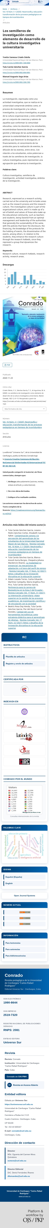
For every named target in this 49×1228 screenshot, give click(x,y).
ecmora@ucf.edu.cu (17, 1161)
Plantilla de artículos (15, 657)
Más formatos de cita (13, 409)
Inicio (5, 9)
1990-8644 (10, 1002)
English (9, 883)
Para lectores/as (13, 943)
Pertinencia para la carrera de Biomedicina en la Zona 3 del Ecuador (25, 588)
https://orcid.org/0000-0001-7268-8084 (16, 63)
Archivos (13, 9)
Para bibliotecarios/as (16, 956)
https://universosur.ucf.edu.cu (19, 1104)
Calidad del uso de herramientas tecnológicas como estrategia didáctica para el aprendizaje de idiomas (26, 616)
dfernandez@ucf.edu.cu (19, 1176)
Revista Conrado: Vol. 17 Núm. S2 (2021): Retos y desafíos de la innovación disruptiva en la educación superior (27, 574)
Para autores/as (13, 949)
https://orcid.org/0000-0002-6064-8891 (16, 72)
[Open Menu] (2, 2)
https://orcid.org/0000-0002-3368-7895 (16, 82)
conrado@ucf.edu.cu (21, 1131)
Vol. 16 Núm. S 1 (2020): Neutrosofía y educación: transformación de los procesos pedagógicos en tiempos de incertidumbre (22, 14)
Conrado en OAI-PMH (17, 1076)
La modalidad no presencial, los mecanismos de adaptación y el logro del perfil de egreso (27, 566)
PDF (8, 365)
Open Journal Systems (24, 896)
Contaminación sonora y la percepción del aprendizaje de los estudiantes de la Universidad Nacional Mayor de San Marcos (26, 539)
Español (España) (14, 877)
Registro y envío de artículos (19, 664)
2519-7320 (10, 1014)
